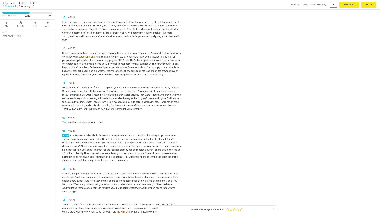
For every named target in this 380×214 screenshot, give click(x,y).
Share (369, 4)
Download (349, 4)
